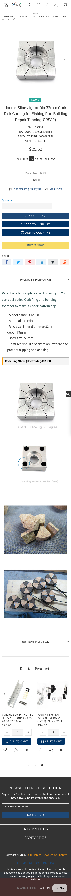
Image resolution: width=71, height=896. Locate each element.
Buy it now (35, 245)
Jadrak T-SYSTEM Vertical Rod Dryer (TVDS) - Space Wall (49, 718)
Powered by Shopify (55, 855)
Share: (5, 255)
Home (35, 13)
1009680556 (46, 136)
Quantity (7, 200)
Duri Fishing (16, 4)
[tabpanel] (18, 719)
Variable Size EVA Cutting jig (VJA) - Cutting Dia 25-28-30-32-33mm (17, 718)
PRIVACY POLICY (26, 888)
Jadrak (42, 141)
